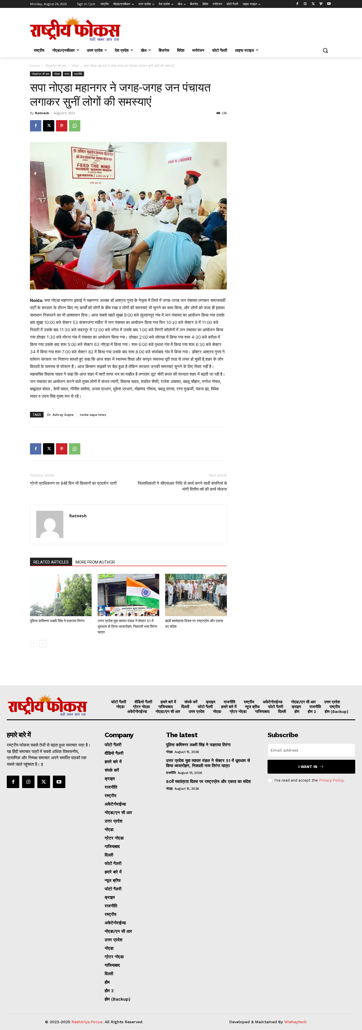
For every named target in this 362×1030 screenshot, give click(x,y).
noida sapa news (93, 414)
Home (35, 65)
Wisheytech (295, 1022)
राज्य (66, 74)
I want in (307, 767)
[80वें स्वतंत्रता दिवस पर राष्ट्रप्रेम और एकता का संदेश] (196, 595)
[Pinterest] (61, 125)
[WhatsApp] (74, 125)
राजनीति (78, 74)
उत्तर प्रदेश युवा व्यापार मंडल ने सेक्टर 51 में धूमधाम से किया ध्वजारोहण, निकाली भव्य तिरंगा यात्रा (127, 626)
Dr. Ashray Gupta (60, 414)
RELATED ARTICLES (51, 562)
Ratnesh (42, 113)
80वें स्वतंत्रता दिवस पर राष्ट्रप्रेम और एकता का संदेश (208, 781)
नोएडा (75, 65)
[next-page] (42, 643)
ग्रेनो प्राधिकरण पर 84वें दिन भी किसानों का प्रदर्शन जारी (73, 483)
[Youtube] (329, 4)
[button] (325, 50)
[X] (313, 4)
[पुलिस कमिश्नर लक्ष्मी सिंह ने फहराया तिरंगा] (61, 595)
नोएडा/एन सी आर (55, 65)
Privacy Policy (331, 780)
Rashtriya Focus (87, 1022)
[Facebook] (297, 4)
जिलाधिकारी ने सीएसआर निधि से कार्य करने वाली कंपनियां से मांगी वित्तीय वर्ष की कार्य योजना (182, 486)
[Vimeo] (321, 4)
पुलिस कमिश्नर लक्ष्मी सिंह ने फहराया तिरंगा (57, 621)
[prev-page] (33, 643)
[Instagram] (305, 4)
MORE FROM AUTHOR (95, 562)
